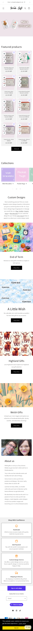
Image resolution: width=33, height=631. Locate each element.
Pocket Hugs (21, 184)
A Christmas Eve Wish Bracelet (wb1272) (24, 68)
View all (16, 149)
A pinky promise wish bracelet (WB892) (9, 116)
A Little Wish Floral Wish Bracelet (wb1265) (24, 92)
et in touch (21, 216)
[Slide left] (13, 189)
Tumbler (21, 211)
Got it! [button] (16, 628)
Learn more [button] (22, 623)
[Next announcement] (30, 2)
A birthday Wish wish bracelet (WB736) (9, 68)
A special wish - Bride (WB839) (9, 140)
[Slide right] (20, 189)
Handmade (16, 530)
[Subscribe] (25, 598)
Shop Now (16, 268)
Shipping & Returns (16, 577)
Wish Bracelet (14, 213)
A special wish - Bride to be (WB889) (24, 140)
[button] (3, 8)
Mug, (17, 211)
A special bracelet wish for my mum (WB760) (24, 116)
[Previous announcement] (3, 2)
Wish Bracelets (7, 184)
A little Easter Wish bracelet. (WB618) (9, 92)
